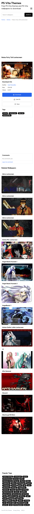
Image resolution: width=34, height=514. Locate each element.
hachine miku (16, 494)
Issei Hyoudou (12, 85)
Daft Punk (25, 494)
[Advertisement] (17, 38)
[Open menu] (31, 8)
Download (18, 94)
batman (14, 487)
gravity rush (6, 494)
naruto (16, 492)
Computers (6, 485)
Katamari (5, 489)
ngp (24, 485)
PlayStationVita (7, 492)
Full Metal (25, 489)
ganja (19, 485)
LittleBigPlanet (7, 500)
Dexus (18, 489)
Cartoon (15, 479)
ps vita (27, 505)
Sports (29, 483)
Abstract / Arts (7, 481)
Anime (8, 20)
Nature (14, 483)
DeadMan (23, 492)
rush (4, 503)
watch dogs (19, 498)
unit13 (12, 489)
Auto (29, 485)
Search (28, 14)
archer (5, 498)
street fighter (12, 503)
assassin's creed (13, 496)
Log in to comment (7, 162)
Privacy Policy (16, 510)
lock (11, 505)
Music (22, 481)
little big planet (18, 505)
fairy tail (21, 113)
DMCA (22, 510)
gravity (5, 505)
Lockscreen (13, 113)
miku (4, 496)
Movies (16, 481)
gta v (28, 496)
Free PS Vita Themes (6, 510)
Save (18, 104)
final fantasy (21, 487)
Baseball (11, 498)
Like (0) (18, 99)
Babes (28, 481)
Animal (14, 485)
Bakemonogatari (22, 503)
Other (22, 479)
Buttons (22, 496)
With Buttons (7, 479)
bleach (20, 500)
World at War (7, 115)
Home (3, 20)
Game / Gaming (7, 476)
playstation (6, 487)
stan (15, 500)
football (27, 500)
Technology (21, 483)
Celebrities (6, 483)
